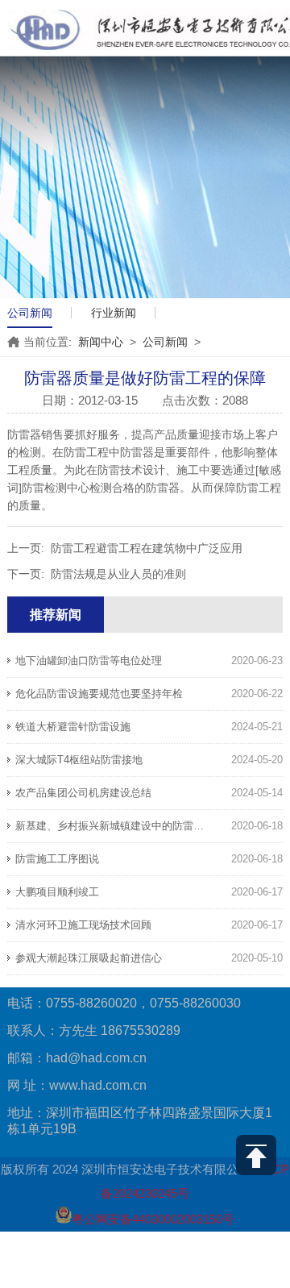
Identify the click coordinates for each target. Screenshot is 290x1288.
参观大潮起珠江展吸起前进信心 (88, 958)
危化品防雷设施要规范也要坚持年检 (99, 694)
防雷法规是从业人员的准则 (118, 573)
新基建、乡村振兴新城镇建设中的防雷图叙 (114, 826)
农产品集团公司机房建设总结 (83, 793)
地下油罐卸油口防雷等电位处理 (88, 660)
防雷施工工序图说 (57, 859)
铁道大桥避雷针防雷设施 (72, 727)
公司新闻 (29, 312)
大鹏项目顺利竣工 (57, 892)
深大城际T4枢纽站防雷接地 (79, 760)
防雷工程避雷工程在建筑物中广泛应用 (146, 548)
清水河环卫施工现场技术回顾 (83, 925)
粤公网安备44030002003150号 (153, 1219)
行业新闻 (113, 312)
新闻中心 (100, 341)
